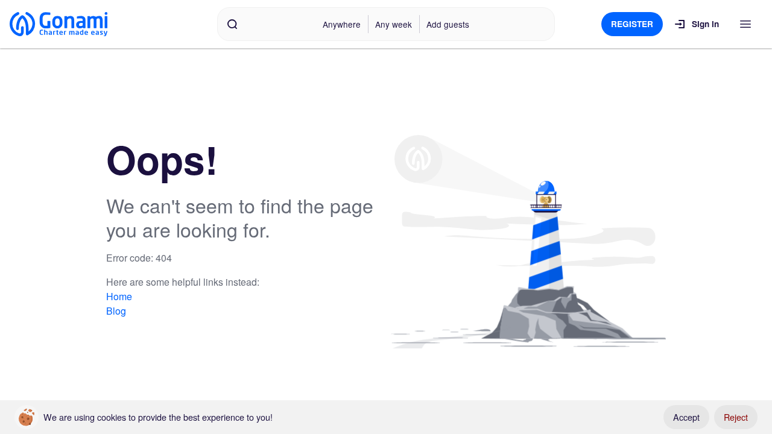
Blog (116, 311)
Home (119, 296)
